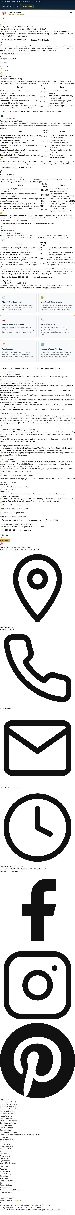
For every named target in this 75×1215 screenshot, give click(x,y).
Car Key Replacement (8, 1114)
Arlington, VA (5, 1154)
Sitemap (38, 1207)
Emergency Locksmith (8, 1102)
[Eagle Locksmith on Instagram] (37, 985)
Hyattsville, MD (5, 1161)
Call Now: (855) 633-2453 (14, 520)
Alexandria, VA (5, 1156)
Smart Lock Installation (8, 1121)
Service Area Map (6, 1181)
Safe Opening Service (8, 1123)
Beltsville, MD (5, 1158)
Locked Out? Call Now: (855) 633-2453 (16, 111)
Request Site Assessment (42, 277)
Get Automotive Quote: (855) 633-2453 (16, 167)
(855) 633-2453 (28, 6)
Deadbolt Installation (8, 1118)
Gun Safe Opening (7, 1125)
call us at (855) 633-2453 (24, 479)
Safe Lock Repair (6, 1130)
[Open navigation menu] (71, 13)
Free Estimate (53, 520)
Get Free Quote (25, 530)
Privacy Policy (5, 1207)
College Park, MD (6, 1146)
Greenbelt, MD (5, 1149)
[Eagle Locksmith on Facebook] (37, 910)
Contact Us (4, 1176)
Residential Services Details (45, 224)
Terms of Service (17, 1207)
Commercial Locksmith (8, 1109)
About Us (3, 1169)
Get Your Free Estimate (40, 40)
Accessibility (29, 1207)
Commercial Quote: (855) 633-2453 (15, 277)
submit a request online (18, 494)
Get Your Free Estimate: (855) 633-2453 (16, 368)
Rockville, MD (5, 1144)
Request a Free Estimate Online (48, 368)
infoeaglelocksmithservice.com (10, 788)
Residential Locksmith (8, 1106)
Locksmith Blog (5, 1174)
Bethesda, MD (5, 1142)
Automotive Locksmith (8, 1104)
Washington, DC (6, 1151)
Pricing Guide (5, 1171)
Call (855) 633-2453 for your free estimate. (15, 54)
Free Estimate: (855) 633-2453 (15, 39)
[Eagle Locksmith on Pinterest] (37, 1060)
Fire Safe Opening (6, 1128)
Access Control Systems (8, 1132)
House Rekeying (6, 1116)
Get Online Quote (34, 521)
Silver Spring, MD (6, 1139)
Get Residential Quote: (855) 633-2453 (16, 224)
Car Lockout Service (7, 1111)
